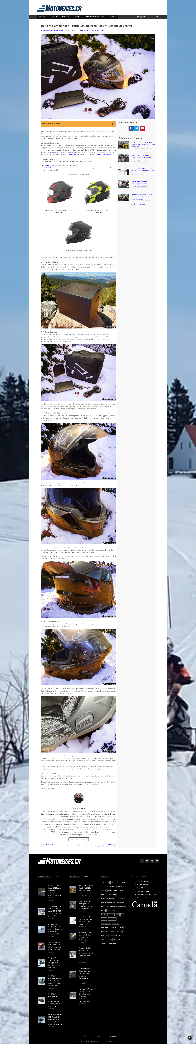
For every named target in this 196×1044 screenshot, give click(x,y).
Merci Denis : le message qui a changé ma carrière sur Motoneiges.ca (143, 157)
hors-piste (111, 915)
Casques (85, 30)
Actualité (53, 17)
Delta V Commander (51, 168)
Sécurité (121, 935)
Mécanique (115, 923)
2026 (102, 886)
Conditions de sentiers (108, 902)
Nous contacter (142, 898)
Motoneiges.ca (105, 923)
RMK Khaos (104, 931)
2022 (107, 882)
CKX (114, 894)
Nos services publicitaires (146, 894)
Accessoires (110, 886)
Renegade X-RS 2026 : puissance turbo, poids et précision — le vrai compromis (54, 962)
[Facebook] (131, 128)
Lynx (122, 915)
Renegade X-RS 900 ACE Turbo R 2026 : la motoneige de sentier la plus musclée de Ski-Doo (55, 1019)
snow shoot (113, 935)
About (86, 1036)
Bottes (121, 890)
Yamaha (103, 943)
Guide (109, 911)
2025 (123, 882)
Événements (112, 943)
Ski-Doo (119, 931)
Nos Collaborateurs (144, 881)
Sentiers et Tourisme (95, 17)
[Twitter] (136, 128)
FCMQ (103, 911)
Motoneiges (112, 919)
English (113, 17)
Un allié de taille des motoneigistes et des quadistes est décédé (139, 183)
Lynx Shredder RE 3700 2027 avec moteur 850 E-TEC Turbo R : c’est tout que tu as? (54, 911)
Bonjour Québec (112, 890)
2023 (112, 882)
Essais (77, 17)
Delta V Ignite (49, 165)
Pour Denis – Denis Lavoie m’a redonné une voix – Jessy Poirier (143, 170)
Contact (100, 1036)
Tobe (102, 939)
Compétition (121, 898)
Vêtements (117, 939)
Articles (65, 17)
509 (102, 882)
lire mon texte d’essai (62, 152)
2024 (117, 882)
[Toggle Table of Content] (112, 124)
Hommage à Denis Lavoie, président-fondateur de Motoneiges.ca (142, 197)
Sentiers (112, 931)
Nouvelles (114, 927)
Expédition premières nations (116, 906)
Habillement (99, 30)
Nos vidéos (141, 888)
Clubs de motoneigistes (108, 898)
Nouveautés (105, 927)
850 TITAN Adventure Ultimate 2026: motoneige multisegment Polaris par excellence (55, 981)
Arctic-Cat (119, 886)
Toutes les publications (79, 839)
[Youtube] (142, 128)
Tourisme (109, 939)
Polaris (121, 927)
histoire (103, 915)
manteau (104, 919)
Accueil (42, 17)
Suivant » (142, 204)
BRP (102, 894)
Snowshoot (104, 935)
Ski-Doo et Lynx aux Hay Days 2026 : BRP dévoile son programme (143, 144)
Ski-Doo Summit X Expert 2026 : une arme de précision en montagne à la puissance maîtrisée (55, 929)
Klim (117, 915)
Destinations (120, 902)
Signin (113, 1036)
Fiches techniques (143, 891)
